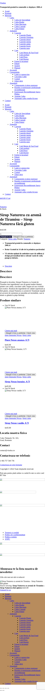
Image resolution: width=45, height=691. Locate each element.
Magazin (8, 16)
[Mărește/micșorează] (1, 688)
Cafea (12, 18)
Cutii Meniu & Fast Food (28, 53)
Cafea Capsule (19, 26)
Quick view (31, 333)
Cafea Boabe (19, 22)
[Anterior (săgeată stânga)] (1, 690)
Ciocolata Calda (20, 77)
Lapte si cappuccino (22, 74)
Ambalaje (13, 31)
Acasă (7, 11)
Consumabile (15, 72)
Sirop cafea (12, 239)
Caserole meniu (25, 42)
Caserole (17, 33)
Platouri (17, 68)
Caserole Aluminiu (26, 37)
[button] (25, 16)
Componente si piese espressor (26, 85)
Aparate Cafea (19, 96)
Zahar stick (18, 81)
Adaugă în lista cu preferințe (23, 237)
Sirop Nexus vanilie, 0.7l (17, 423)
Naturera (3, 207)
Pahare (17, 64)
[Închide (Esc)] (8, 688)
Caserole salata (24, 44)
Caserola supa (24, 48)
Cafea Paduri (19, 29)
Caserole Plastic (25, 35)
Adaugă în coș (6, 237)
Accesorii (13, 70)
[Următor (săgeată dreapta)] (3, 690)
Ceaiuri (17, 79)
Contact (8, 101)
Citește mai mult (11, 331)
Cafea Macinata (20, 24)
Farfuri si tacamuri (21, 61)
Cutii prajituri (24, 55)
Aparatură (13, 83)
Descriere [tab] (6, 271)
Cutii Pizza (23, 57)
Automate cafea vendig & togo (26, 98)
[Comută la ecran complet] (3, 688)
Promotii (8, 13)
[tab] (25, 266)
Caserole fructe (25, 46)
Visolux (3, 3)
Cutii (16, 50)
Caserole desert (25, 40)
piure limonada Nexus (13, 335)
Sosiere (17, 66)
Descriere (8, 266)
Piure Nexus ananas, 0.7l (17, 340)
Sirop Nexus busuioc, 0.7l (17, 381)
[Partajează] (6, 688)
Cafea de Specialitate (22, 20)
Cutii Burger (24, 59)
